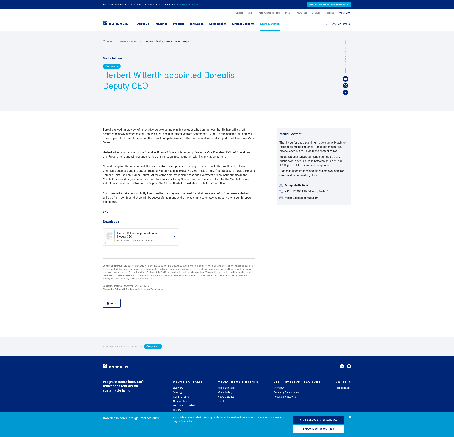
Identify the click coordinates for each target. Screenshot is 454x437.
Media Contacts (226, 387)
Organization (180, 401)
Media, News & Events (238, 381)
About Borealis (188, 381)
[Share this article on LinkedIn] (345, 79)
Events (221, 401)
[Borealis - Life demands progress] (111, 24)
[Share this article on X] (345, 86)
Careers (343, 381)
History (177, 410)
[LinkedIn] (342, 367)
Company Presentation (286, 392)
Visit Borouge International (318, 420)
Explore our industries (318, 429)
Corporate (111, 66)
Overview (178, 387)
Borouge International (186, 4)
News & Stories (128, 41)
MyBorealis (343, 23)
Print (114, 303)
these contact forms (324, 151)
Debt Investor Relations (186, 405)
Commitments (181, 396)
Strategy (177, 392)
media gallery (308, 175)
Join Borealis (343, 387)
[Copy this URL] (345, 92)
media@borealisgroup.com (302, 197)
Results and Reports (285, 396)
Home (109, 41)
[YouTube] (349, 367)
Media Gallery (225, 392)
